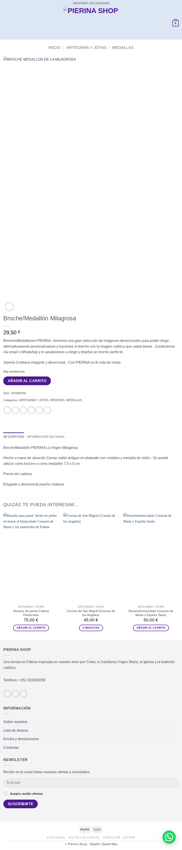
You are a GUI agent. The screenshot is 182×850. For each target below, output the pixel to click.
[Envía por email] (31, 410)
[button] (6, 23)
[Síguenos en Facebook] (7, 693)
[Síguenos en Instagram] (15, 693)
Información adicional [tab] (46, 436)
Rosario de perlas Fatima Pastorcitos (31, 613)
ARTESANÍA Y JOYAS (86, 47)
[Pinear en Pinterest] (39, 410)
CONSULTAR (90, 627)
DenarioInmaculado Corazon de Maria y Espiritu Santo (151, 613)
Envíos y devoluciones (21, 739)
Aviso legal (56, 837)
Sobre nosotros (15, 722)
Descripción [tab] (13, 436)
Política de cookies (84, 837)
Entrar (129, 837)
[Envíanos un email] (23, 693)
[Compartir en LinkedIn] (47, 410)
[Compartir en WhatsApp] (7, 410)
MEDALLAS (123, 47)
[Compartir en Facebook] (15, 410)
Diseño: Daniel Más (103, 844)
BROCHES (57, 400)
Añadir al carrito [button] (31, 627)
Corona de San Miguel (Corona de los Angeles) (91, 613)
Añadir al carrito (27, 381)
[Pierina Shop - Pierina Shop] (91, 23)
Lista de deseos (15, 730)
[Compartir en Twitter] (23, 410)
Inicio (54, 47)
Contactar (11, 747)
